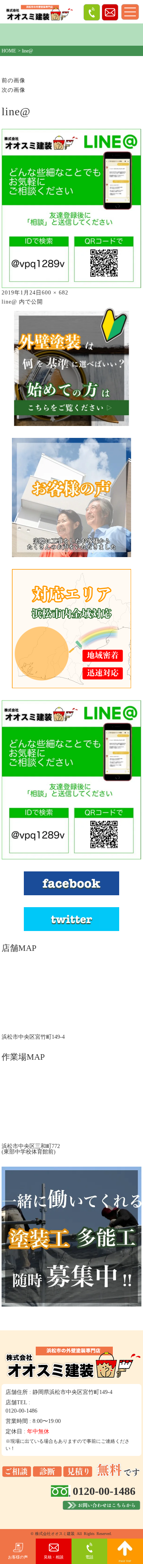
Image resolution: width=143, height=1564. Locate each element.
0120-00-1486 (21, 1411)
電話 (89, 1557)
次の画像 (13, 90)
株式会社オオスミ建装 (55, 1533)
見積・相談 (54, 1557)
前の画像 (13, 80)
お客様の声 (18, 1557)
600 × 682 (55, 293)
